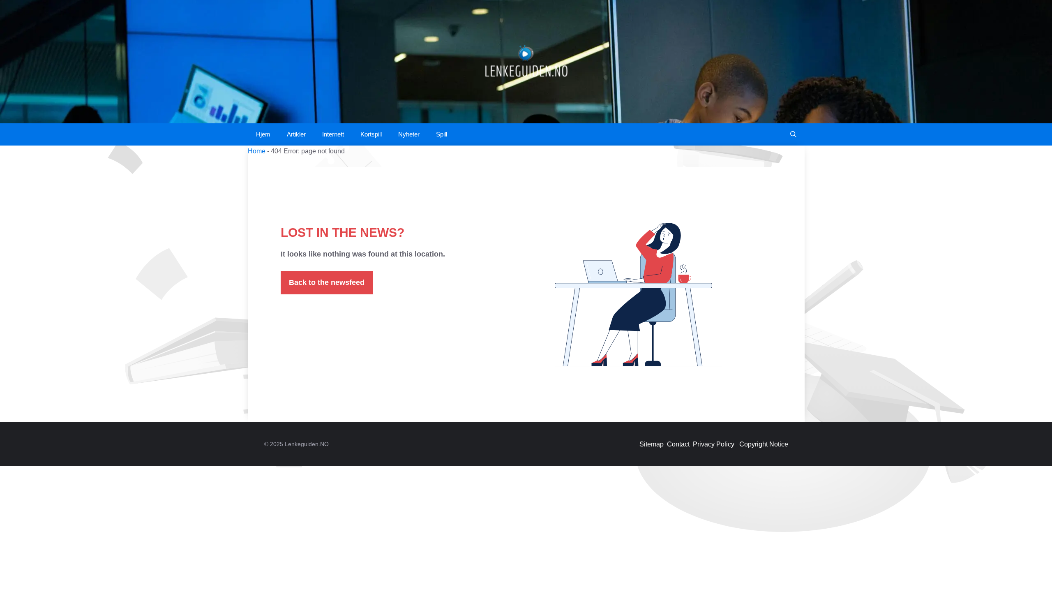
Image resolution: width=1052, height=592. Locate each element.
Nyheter (409, 134)
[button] (793, 134)
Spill (441, 134)
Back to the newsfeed (327, 282)
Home (256, 151)
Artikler (296, 134)
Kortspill (371, 134)
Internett (333, 134)
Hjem (263, 134)
